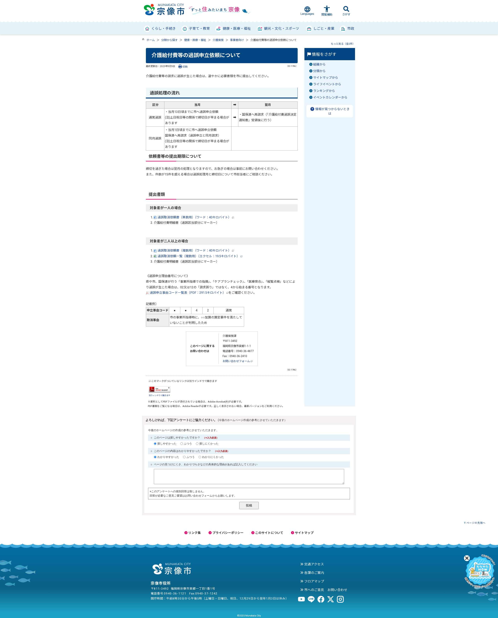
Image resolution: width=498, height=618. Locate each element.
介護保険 (218, 40)
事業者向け (237, 40)
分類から (319, 71)
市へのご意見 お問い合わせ (325, 590)
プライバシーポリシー (228, 533)
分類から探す (169, 40)
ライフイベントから (327, 84)
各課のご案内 (313, 573)
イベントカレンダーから (330, 97)
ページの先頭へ (476, 522)
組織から (319, 64)
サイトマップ (304, 533)
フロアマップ (313, 581)
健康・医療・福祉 (195, 40)
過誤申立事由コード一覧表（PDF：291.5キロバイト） (187, 293)
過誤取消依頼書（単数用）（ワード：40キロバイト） (194, 217)
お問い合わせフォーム (237, 361)
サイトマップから (325, 77)
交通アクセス (313, 564)
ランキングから (324, 91)
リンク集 (194, 533)
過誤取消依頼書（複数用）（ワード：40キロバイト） (194, 250)
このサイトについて (268, 533)
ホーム (150, 40)
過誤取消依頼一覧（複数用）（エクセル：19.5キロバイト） (198, 256)
